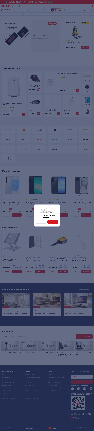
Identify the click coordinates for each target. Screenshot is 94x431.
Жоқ (41, 222)
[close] (58, 206)
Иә (52, 222)
